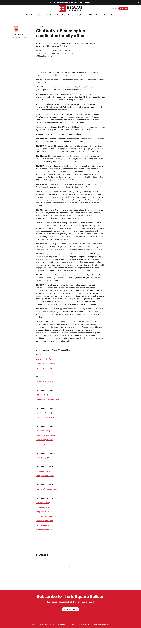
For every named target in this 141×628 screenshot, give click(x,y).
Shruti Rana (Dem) (43, 471)
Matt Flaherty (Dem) (44, 507)
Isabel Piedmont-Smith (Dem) (48, 399)
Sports (52, 15)
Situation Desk (81, 15)
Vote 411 (62, 46)
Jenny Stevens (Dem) (45, 476)
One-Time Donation (84, 624)
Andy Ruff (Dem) (43, 512)
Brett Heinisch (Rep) (44, 444)
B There (97, 15)
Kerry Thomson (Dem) (45, 368)
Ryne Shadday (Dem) (44, 525)
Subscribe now (72, 609)
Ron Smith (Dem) (43, 431)
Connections (61, 15)
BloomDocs (61, 624)
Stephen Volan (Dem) (44, 530)
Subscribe (123, 8)
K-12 (90, 15)
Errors (113, 15)
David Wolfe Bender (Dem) (47, 489)
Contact (71, 624)
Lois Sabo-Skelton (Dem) (46, 516)
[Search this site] (13, 8)
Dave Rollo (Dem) (43, 458)
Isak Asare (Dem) (43, 503)
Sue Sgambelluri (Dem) (45, 417)
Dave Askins (18, 35)
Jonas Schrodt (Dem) (44, 521)
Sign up (33, 624)
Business (71, 15)
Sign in (114, 8)
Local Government (41, 15)
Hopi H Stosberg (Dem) (45, 435)
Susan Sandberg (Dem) (45, 363)
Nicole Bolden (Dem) (44, 381)
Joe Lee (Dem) (42, 395)
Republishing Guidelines (101, 624)
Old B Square (40, 26)
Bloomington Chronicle (47, 624)
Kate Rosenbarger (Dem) (46, 413)
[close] (138, 2)
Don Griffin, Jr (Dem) (44, 359)
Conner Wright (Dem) (44, 440)
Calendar (105, 15)
